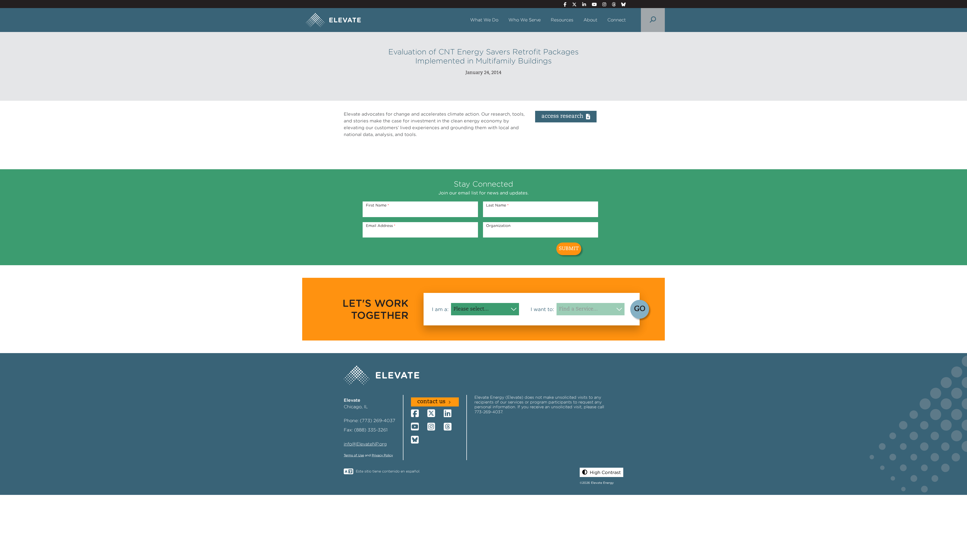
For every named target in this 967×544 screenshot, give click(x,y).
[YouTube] (592, 4)
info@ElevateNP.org (365, 444)
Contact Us (431, 402)
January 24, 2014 (483, 73)
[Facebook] (563, 4)
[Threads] (611, 4)
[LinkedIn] (582, 4)
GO (639, 309)
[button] (601, 472)
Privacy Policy (382, 455)
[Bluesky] (621, 4)
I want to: (542, 309)
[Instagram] (602, 4)
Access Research (562, 116)
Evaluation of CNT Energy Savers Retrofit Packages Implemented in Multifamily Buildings (483, 56)
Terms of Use (354, 455)
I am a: (440, 309)
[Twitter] (572, 4)
